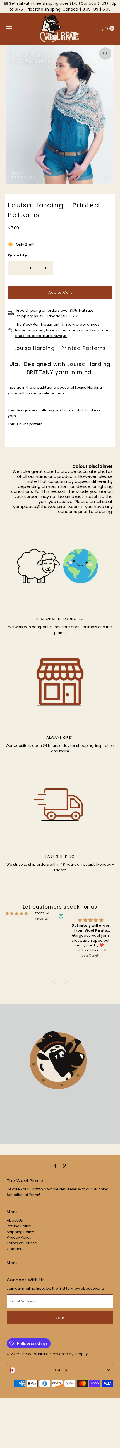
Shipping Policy (20, 1231)
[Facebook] (55, 1166)
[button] (56, 981)
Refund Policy (19, 1226)
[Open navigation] (8, 28)
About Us (15, 1220)
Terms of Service (22, 1243)
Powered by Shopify (70, 1354)
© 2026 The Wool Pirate (28, 1354)
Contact (14, 1248)
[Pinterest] (64, 1166)
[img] (16, 913)
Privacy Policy (19, 1237)
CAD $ (61, 1370)
